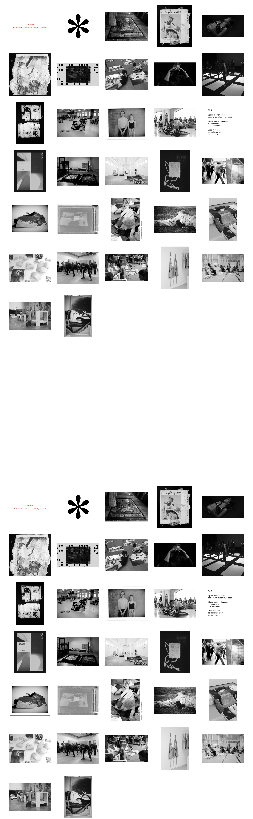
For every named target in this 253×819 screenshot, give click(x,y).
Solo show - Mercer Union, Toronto (30, 27)
